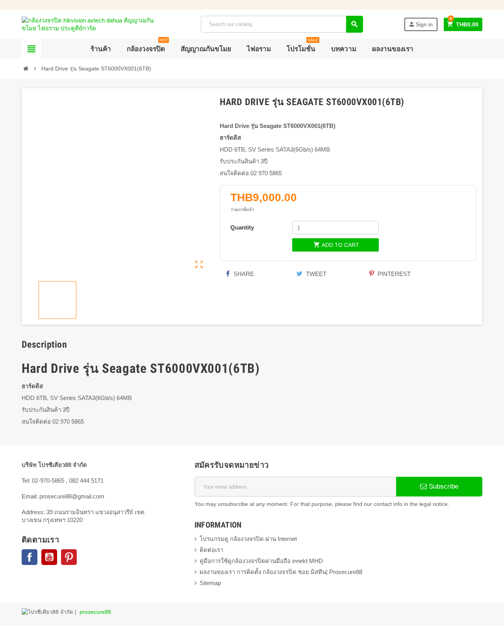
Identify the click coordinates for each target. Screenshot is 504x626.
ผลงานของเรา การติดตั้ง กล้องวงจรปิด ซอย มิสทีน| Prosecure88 (281, 572)
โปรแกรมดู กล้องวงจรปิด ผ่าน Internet (248, 538)
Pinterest (393, 273)
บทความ (343, 49)
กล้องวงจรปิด (147, 46)
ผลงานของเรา (392, 49)
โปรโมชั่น (302, 46)
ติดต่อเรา (211, 549)
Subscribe (442, 486)
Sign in (420, 24)
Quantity (242, 227)
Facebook (29, 557)
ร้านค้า (101, 49)
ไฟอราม (259, 49)
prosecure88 (95, 612)
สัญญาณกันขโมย (206, 49)
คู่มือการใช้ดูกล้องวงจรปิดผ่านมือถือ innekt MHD (261, 560)
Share (243, 273)
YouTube (49, 557)
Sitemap (210, 583)
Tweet (315, 273)
